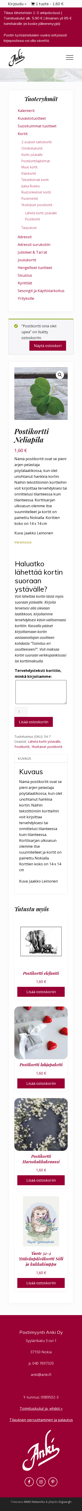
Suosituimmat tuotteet (37, 126)
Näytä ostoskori (48, 345)
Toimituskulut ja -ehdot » (41, 1408)
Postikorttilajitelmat (35, 161)
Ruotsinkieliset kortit (36, 192)
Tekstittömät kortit (35, 180)
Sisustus (25, 275)
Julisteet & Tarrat (32, 252)
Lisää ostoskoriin (33, 721)
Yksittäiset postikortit (46, 747)
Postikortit (22, 747)
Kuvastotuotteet (32, 118)
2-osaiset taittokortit (36, 142)
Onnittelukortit (32, 148)
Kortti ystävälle (32, 154)
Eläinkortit (28, 173)
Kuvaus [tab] (24, 758)
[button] (69, 57)
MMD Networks (34, 1502)
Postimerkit (29, 198)
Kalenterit (26, 110)
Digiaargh (65, 1502)
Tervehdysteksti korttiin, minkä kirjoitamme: (38, 673)
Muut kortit (29, 167)
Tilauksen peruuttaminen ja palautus (41, 1419)
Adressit (25, 236)
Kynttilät (25, 283)
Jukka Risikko (30, 186)
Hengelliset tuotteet (35, 267)
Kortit (23, 133)
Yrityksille (26, 298)
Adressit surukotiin (34, 244)
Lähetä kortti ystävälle (44, 741)
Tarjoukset (29, 228)
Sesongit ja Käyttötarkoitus (41, 290)
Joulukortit (27, 259)
